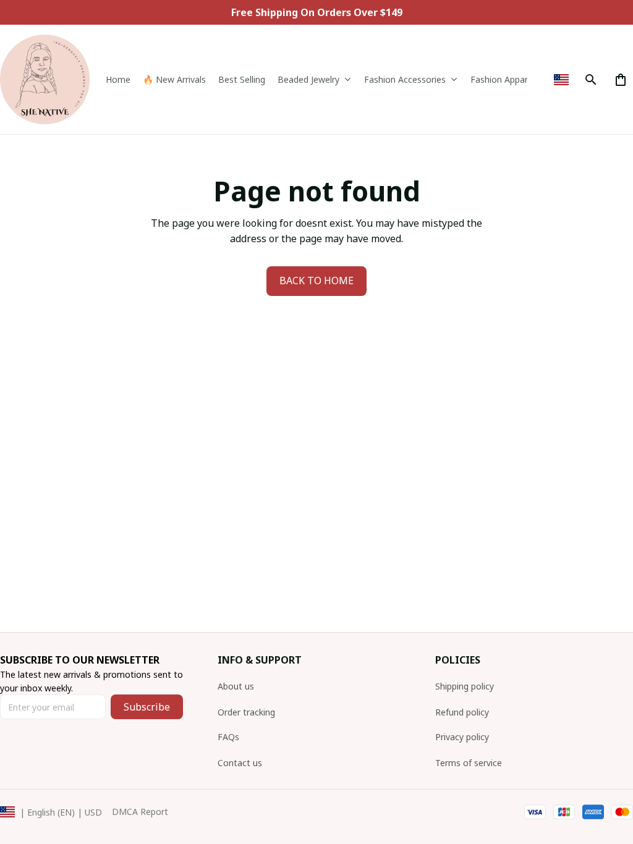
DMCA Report (140, 811)
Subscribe (147, 707)
